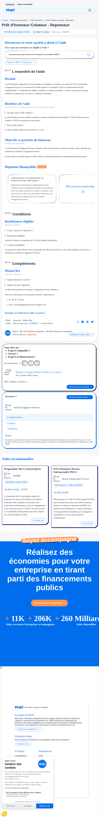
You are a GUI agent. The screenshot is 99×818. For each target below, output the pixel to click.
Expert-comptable (25, 4)
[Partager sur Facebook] (92, 322)
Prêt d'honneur (36, 20)
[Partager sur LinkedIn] (83, 322)
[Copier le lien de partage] (78, 322)
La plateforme (20, 756)
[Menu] (89, 10)
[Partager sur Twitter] (87, 322)
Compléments (12, 429)
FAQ (41, 756)
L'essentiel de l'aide (14, 417)
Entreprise (10, 4)
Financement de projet (18, 20)
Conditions (11, 423)
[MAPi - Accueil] (10, 10)
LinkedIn (54, 807)
